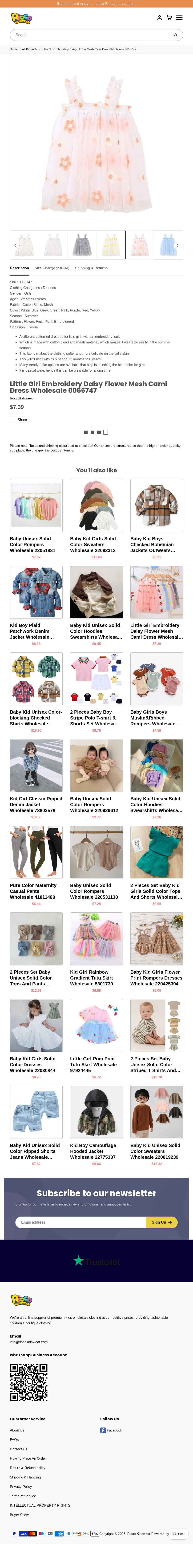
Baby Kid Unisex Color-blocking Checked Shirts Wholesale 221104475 (36, 718)
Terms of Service (23, 1496)
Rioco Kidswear (21, 398)
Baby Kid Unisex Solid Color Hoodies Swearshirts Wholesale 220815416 (156, 804)
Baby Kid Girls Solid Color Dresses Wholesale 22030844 (33, 1064)
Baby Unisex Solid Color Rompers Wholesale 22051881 (32, 544)
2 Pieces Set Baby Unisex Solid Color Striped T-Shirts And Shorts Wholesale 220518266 (153, 1064)
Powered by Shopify (166, 1534)
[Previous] (15, 245)
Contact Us (18, 1449)
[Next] (177, 245)
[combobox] (89, 35)
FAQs (14, 1440)
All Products (29, 49)
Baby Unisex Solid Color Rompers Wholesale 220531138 (94, 891)
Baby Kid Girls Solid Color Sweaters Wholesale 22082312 (93, 544)
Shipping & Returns (91, 268)
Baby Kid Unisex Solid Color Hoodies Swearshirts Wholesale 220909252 (96, 631)
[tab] (22, 269)
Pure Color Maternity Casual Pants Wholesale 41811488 (33, 891)
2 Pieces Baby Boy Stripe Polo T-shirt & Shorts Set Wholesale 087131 (94, 718)
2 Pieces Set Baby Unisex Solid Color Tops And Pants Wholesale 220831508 (34, 978)
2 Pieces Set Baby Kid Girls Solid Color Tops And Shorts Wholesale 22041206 (155, 891)
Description (19, 268)
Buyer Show (19, 1515)
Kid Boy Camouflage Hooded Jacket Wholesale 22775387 (93, 1151)
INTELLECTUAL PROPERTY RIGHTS (40, 1505)
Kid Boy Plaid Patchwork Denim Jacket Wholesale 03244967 (29, 631)
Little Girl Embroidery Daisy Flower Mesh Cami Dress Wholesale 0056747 (89, 49)
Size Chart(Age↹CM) (52, 268)
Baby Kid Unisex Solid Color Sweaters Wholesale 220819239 (155, 1151)
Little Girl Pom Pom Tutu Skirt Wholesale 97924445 (93, 1064)
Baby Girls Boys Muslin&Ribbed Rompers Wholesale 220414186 (152, 718)
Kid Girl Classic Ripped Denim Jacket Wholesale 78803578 (36, 804)
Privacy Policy (21, 1487)
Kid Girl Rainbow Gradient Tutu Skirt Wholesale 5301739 (91, 977)
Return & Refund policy (27, 1468)
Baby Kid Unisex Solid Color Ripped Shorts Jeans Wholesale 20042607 (35, 1151)
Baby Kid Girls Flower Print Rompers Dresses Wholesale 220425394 (156, 977)
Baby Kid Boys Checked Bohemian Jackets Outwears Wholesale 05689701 (153, 544)
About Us (17, 1430)
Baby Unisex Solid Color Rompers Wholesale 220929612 (94, 804)
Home (14, 49)
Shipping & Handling (25, 1477)
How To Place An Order (28, 1458)
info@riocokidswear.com (29, 1342)
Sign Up (159, 1222)
